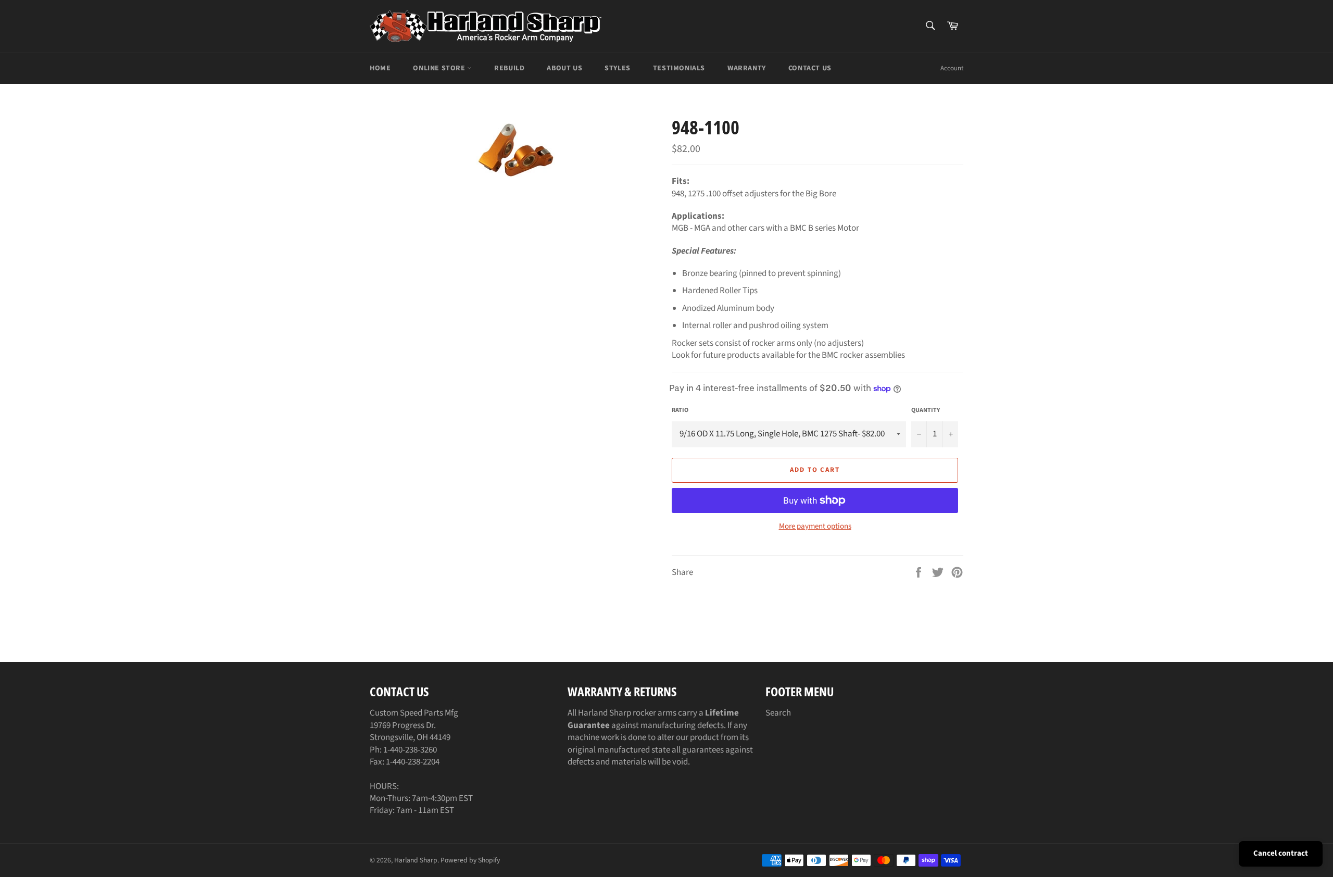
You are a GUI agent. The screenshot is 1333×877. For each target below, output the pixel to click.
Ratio (680, 410)
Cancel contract (1280, 853)
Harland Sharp (415, 860)
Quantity (925, 410)
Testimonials (679, 68)
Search (778, 713)
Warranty (746, 68)
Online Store (440, 68)
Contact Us (810, 68)
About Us (564, 68)
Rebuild (509, 68)
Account (951, 68)
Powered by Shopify (470, 860)
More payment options (815, 526)
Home (380, 68)
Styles (618, 68)
